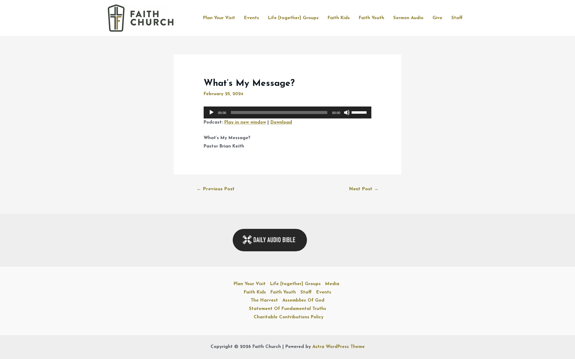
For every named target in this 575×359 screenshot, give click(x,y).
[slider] (360, 112)
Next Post (364, 189)
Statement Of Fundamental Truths (287, 309)
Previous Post (215, 189)
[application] (287, 112)
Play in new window (245, 122)
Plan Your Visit (219, 18)
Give (437, 18)
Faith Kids (339, 18)
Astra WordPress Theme (338, 347)
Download (281, 122)
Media (332, 284)
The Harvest (264, 300)
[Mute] (347, 112)
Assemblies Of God (303, 300)
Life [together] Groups (293, 18)
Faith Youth (371, 18)
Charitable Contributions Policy (288, 317)
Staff (457, 18)
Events (251, 18)
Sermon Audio (408, 18)
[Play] (211, 112)
